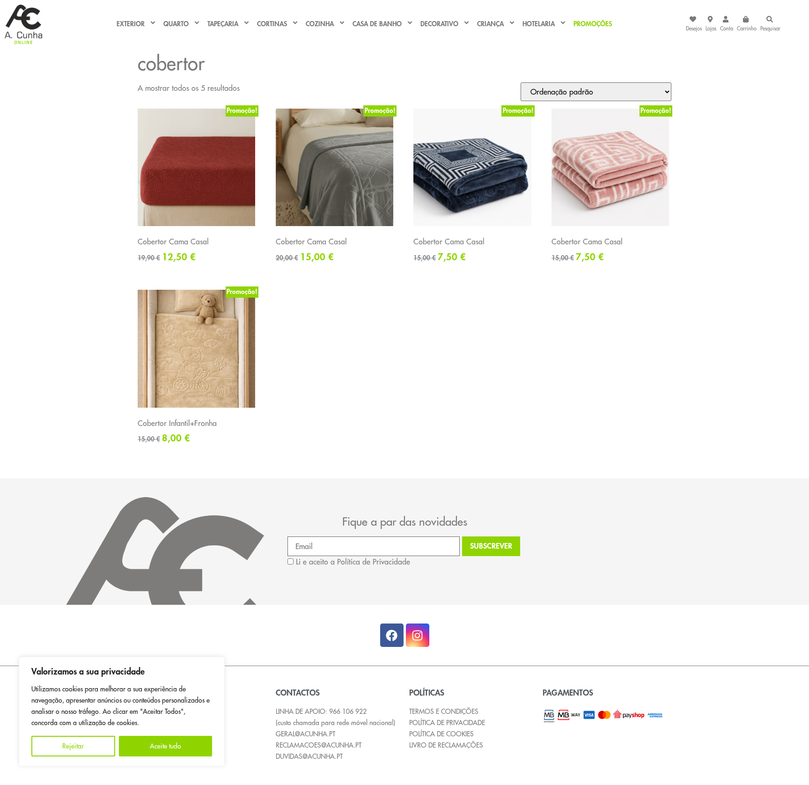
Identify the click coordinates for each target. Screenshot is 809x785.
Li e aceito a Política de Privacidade (353, 561)
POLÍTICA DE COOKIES (441, 734)
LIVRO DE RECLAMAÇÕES (446, 745)
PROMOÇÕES (593, 24)
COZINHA (320, 24)
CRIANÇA (490, 24)
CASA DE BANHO (377, 24)
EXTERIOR (131, 24)
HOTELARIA (538, 24)
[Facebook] (392, 635)
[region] (122, 711)
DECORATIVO (439, 24)
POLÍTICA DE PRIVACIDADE (447, 723)
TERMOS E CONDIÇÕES (443, 711)
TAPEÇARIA (222, 24)
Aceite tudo (165, 746)
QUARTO (176, 24)
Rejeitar (73, 746)
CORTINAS (272, 24)
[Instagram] (417, 635)
